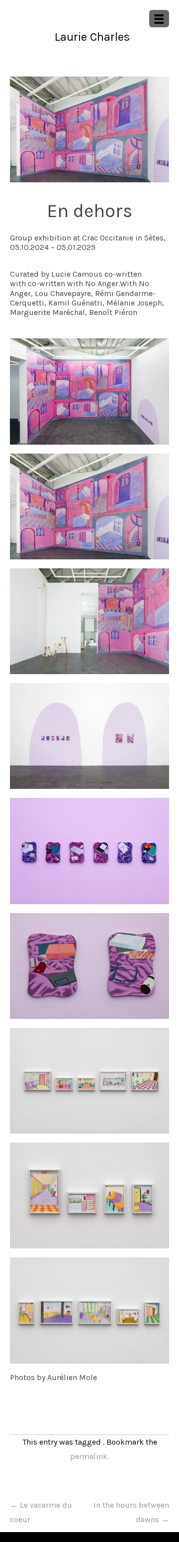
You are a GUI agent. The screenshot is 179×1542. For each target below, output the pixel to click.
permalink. (89, 1456)
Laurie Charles (92, 37)
